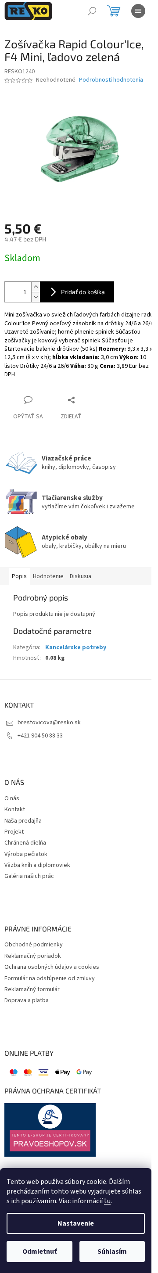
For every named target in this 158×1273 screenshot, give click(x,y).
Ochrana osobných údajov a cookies (51, 967)
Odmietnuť (39, 1251)
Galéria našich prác (29, 876)
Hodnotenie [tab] (48, 576)
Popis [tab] (19, 576)
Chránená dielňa (25, 843)
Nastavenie (75, 1223)
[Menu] (138, 11)
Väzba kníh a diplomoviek (37, 865)
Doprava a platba (26, 1000)
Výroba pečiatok (25, 854)
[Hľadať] (92, 11)
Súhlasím (112, 1251)
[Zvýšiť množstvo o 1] (35, 287)
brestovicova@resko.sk (49, 722)
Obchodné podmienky (33, 945)
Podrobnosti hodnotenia (111, 80)
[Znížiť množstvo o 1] (35, 297)
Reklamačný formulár (32, 989)
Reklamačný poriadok (32, 956)
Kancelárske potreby (75, 647)
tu (107, 1201)
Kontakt (14, 810)
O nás (11, 799)
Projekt (14, 832)
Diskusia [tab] (80, 576)
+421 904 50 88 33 (40, 735)
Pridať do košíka (83, 291)
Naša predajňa (23, 821)
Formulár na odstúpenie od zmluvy (49, 979)
